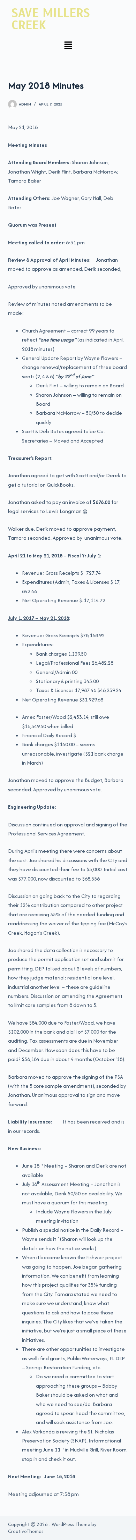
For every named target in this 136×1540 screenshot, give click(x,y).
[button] (68, 45)
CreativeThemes (26, 1531)
